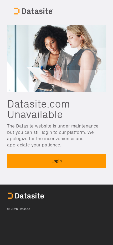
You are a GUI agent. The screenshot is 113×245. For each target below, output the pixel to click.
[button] (56, 161)
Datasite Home (34, 10)
